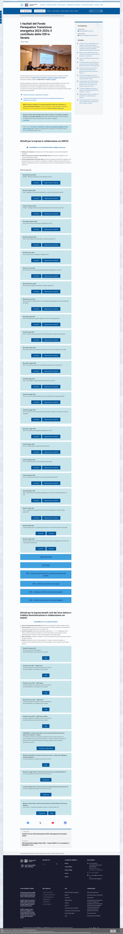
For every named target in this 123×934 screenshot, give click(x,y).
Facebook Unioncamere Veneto (28, 823)
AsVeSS (54, 79)
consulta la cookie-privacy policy (34, 932)
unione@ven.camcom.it (97, 875)
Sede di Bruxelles (39, 11)
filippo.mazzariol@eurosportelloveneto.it (88, 35)
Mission (66, 895)
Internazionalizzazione (48, 897)
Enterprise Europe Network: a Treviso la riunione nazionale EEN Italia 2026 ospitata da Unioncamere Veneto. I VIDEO (89, 77)
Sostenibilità (46, 902)
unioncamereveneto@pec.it (95, 879)
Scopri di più (60, 108)
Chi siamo (42, 5)
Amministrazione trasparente (72, 892)
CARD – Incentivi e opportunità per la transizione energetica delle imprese (46, 574)
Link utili (66, 905)
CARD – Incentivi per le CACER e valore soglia (45, 584)
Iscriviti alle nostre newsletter (72, 908)
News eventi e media (87, 5)
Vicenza (76, 11)
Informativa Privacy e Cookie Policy (95, 895)
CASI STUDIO (46, 565)
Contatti (97, 5)
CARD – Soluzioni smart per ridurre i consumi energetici (46, 600)
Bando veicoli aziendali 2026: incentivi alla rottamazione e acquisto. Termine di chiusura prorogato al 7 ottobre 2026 (89, 54)
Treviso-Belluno (56, 11)
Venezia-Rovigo (65, 11)
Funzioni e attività (51, 5)
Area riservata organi (69, 913)
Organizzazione (68, 900)
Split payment (90, 897)
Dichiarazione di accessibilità (93, 916)
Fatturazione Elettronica (92, 892)
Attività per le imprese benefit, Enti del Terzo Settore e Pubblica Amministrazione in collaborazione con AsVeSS (43, 99)
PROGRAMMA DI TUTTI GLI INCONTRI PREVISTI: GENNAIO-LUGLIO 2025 (47, 147)
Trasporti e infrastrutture (49, 895)
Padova (49, 11)
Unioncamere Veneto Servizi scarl (72, 910)
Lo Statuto (67, 897)
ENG (102, 5)
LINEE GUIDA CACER (46, 557)
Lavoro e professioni (47, 892)
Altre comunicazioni (91, 913)
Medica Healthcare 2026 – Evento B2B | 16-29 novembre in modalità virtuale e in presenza (89, 95)
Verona (71, 11)
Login (66, 916)
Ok (113, 931)
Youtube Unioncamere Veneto (53, 823)
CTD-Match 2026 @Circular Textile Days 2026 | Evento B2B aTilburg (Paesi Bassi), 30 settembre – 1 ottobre (89, 90)
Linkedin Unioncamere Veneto (65, 823)
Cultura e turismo (47, 904)
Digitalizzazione (46, 899)
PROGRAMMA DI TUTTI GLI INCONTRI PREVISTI (46, 622)
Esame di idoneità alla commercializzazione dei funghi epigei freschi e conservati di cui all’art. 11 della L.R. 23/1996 (88, 101)
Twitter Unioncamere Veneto (40, 823)
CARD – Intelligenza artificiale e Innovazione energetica (46, 592)
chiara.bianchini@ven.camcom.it (86, 31)
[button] (36, 182)
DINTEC (49, 79)
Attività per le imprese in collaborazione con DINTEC (35, 95)
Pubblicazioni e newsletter (73, 5)
